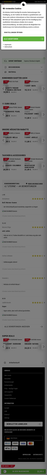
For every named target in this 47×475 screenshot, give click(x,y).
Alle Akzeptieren (11, 39)
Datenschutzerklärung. (9, 24)
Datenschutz (8, 47)
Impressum (7, 44)
